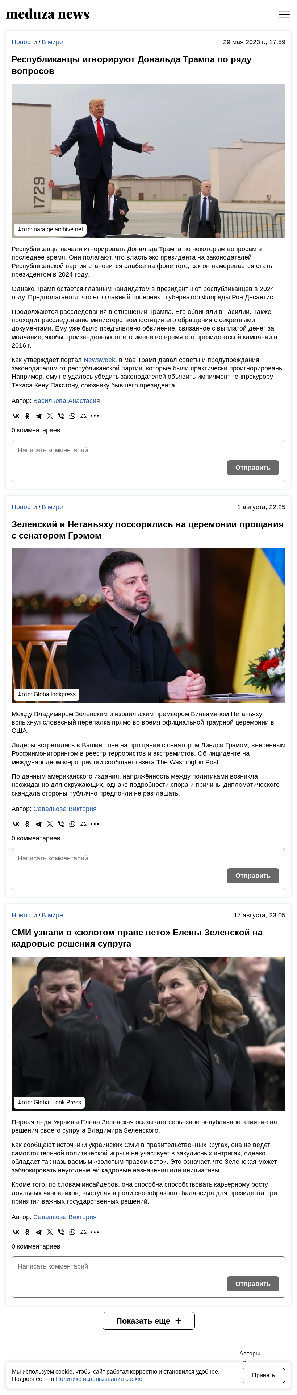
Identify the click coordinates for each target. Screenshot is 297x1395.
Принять (263, 1375)
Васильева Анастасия (66, 400)
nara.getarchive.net (58, 229)
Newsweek (99, 360)
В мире (52, 42)
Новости (25, 42)
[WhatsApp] (72, 415)
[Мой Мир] (83, 415)
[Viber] (61, 415)
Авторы (249, 1353)
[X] (49, 415)
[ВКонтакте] (16, 415)
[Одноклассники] (27, 415)
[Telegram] (38, 415)
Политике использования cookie (99, 1379)
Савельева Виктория (65, 809)
